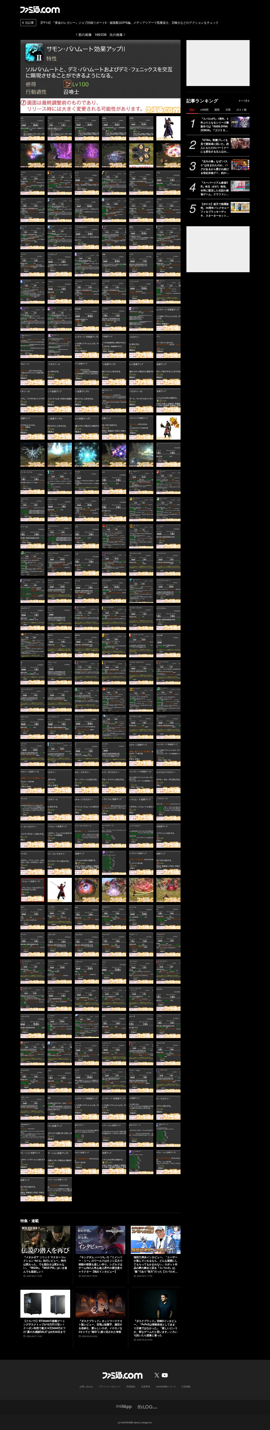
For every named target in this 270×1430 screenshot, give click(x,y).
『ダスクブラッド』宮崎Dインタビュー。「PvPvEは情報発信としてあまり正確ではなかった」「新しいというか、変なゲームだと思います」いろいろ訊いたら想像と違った (155, 1328)
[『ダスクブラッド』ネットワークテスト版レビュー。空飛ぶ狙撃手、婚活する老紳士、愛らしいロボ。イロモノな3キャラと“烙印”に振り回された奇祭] (100, 1304)
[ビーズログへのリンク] (147, 1406)
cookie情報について (166, 1386)
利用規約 (131, 1386)
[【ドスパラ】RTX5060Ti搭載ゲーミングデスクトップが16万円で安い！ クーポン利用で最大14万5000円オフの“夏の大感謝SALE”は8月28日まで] (45, 1304)
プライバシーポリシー (110, 1386)
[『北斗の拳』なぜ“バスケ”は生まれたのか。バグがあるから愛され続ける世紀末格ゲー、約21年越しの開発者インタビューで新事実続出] (240, 164)
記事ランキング (202, 100)
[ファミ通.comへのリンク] (40, 9)
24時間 (204, 109)
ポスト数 (241, 109)
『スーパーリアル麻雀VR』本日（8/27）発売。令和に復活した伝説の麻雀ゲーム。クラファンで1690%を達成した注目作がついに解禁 (215, 188)
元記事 (29, 22)
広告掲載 (186, 1386)
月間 (228, 109)
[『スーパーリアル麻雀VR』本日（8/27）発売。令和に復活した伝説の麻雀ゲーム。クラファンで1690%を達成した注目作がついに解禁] (240, 186)
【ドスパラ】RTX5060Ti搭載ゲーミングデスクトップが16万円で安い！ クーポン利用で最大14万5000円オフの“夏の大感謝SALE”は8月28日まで (44, 1326)
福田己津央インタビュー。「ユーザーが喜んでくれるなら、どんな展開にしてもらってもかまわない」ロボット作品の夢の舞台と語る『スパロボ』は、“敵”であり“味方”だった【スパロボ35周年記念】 (155, 1264)
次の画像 (116, 34)
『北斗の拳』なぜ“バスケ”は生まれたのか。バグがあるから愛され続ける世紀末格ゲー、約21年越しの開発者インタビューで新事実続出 (215, 167)
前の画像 (85, 34)
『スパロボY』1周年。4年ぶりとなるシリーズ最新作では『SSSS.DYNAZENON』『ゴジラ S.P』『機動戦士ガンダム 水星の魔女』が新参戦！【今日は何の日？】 (215, 124)
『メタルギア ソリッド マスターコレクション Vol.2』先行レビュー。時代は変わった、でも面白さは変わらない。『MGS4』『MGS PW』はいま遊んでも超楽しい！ (45, 1264)
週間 (216, 109)
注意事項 (145, 1386)
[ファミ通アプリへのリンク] (124, 1406)
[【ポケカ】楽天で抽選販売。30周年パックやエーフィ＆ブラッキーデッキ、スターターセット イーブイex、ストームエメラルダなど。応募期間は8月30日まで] (240, 207)
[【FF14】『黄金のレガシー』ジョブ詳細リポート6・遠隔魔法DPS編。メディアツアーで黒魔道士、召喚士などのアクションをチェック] (32, 128)
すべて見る (244, 100)
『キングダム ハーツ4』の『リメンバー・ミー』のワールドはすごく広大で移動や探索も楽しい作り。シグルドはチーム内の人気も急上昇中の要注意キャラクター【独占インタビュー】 (100, 1264)
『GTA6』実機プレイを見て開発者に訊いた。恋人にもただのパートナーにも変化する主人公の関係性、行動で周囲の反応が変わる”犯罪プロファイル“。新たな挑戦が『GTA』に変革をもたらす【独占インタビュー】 (215, 145)
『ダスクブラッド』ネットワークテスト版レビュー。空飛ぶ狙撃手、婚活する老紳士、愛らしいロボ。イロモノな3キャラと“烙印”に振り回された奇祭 (100, 1326)
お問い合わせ (86, 1386)
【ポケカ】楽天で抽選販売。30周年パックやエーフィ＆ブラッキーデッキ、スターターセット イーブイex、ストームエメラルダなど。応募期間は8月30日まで (215, 209)
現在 (192, 109)
